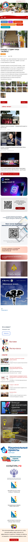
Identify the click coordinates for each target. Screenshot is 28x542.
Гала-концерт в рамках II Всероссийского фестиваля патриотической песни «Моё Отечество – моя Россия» (13, 169)
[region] (14, 6)
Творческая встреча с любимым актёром (4, 102)
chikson (8, 129)
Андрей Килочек (10, 150)
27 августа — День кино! (14, 384)
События (3, 54)
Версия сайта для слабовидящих (11, 173)
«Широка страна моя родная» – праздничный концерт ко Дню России (14, 127)
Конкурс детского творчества (24, 102)
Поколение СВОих (12, 392)
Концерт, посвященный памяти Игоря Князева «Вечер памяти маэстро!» (13, 148)
